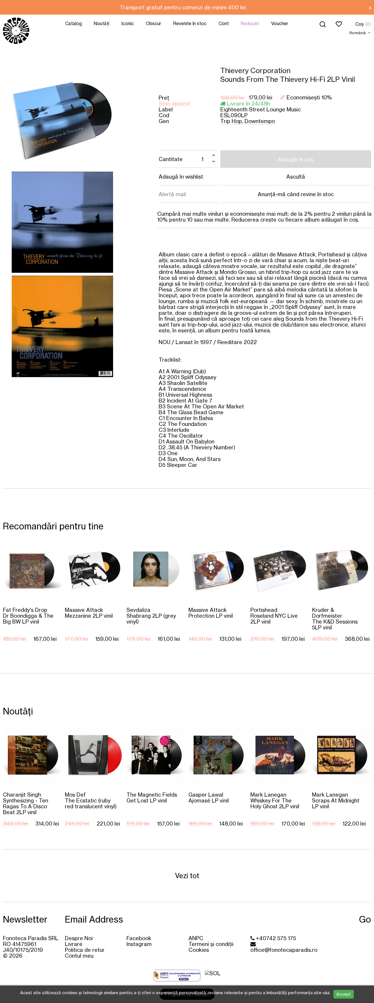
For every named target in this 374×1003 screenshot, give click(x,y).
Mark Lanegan (274, 800)
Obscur (153, 23)
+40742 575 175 (275, 938)
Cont (224, 23)
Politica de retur (85, 950)
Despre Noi (79, 938)
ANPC (195, 938)
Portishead (274, 615)
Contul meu (79, 955)
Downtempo (260, 121)
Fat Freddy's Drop (28, 615)
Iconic (127, 23)
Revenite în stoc (190, 23)
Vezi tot (187, 876)
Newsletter (25, 919)
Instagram (139, 944)
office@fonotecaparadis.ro (283, 950)
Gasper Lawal (208, 797)
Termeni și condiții (210, 944)
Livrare (73, 944)
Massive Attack (89, 613)
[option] (183, 7)
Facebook (139, 938)
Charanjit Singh (25, 803)
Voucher (279, 23)
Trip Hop (231, 121)
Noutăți (101, 23)
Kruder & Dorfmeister (335, 618)
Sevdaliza (151, 615)
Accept (343, 994)
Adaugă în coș (295, 159)
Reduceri (250, 23)
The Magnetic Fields (152, 797)
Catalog (73, 23)
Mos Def (91, 800)
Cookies (198, 950)
